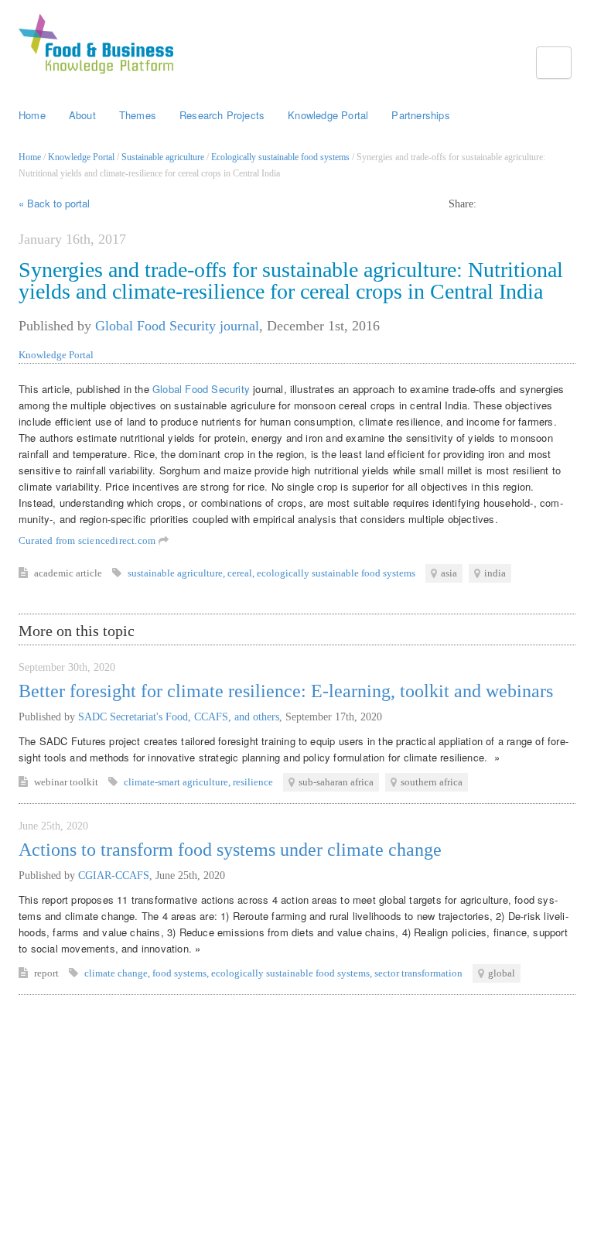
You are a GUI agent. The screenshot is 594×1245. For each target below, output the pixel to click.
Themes (137, 115)
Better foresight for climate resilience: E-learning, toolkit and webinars (286, 691)
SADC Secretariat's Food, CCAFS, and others (178, 717)
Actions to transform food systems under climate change (230, 850)
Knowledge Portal (328, 115)
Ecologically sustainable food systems (280, 157)
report (47, 973)
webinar (52, 782)
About (82, 115)
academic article (69, 573)
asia (449, 573)
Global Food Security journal (177, 325)
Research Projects (222, 115)
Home (32, 115)
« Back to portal (54, 203)
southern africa (432, 782)
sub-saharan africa (336, 782)
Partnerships (420, 115)
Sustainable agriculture (162, 157)
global (501, 973)
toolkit (85, 782)
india (495, 573)
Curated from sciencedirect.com (89, 540)
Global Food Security (201, 388)
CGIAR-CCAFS (113, 875)
